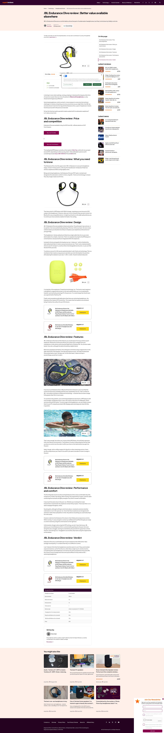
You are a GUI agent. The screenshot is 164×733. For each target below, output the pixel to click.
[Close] (101, 74)
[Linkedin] (146, 2)
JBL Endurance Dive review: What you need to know (108, 45)
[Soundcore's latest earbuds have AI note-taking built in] (101, 129)
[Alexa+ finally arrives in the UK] (101, 137)
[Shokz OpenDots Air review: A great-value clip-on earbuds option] (101, 100)
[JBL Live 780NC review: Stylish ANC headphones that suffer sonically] (101, 69)
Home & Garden (115, 2)
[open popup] (88, 65)
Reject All (87, 84)
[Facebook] (143, 2)
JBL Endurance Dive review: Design (107, 49)
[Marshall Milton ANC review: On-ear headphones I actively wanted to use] (101, 93)
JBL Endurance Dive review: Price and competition (107, 40)
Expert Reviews (7, 2)
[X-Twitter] (149, 2)
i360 (71, 153)
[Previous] (46, 55)
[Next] (89, 55)
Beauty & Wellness (127, 2)
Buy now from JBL (51, 132)
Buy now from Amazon (52, 144)
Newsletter (137, 2)
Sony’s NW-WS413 (60, 153)
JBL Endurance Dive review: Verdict (107, 59)
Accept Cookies (97, 84)
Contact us (47, 722)
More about (49, 642)
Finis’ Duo (75, 150)
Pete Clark (49, 26)
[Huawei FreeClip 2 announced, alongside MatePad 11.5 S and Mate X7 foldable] (101, 153)
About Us (82, 722)
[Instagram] (152, 2)
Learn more (52, 37)
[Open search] (159, 2)
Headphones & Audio (60, 8)
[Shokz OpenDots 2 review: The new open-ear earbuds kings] (101, 108)
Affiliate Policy (90, 722)
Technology (105, 2)
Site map (54, 722)
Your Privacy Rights (68, 84)
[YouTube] (155, 2)
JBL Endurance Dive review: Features (108, 52)
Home (45, 8)
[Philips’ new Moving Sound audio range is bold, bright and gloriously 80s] (101, 160)
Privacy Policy (61, 722)
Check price (83, 312)
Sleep (98, 2)
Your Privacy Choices (72, 722)
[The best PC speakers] (82, 661)
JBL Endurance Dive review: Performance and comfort (109, 56)
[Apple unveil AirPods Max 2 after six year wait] (101, 145)
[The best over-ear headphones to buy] (56, 692)
